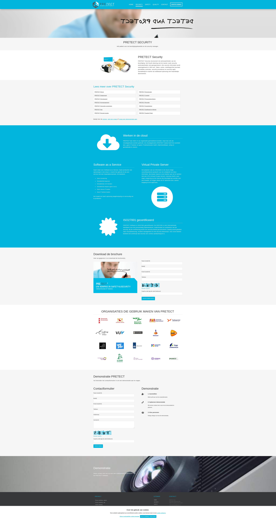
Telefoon (144, 277)
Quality (156, 4)
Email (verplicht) (146, 271)
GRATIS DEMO (176, 4)
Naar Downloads (148, 298)
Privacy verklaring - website (101, 500)
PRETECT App (98, 109)
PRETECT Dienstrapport (101, 99)
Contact (164, 4)
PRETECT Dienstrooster (145, 92)
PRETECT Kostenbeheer (145, 106)
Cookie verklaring (98, 504)
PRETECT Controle (144, 95)
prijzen (105, 119)
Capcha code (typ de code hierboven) (151, 291)
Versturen (98, 446)
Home (131, 4)
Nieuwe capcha (146, 288)
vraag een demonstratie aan (128, 119)
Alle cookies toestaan (148, 516)
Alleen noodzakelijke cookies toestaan (129, 516)
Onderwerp (96, 414)
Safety (147, 4)
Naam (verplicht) (146, 261)
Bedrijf (143, 266)
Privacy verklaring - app (100, 502)
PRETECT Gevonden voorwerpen (103, 106)
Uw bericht (96, 420)
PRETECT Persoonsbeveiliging (147, 99)
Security (139, 4)
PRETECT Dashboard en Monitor (147, 109)
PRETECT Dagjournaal (101, 95)
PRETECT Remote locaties (102, 113)
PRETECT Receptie (144, 102)
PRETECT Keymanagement (102, 102)
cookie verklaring (161, 513)
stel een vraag (112, 119)
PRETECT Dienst (99, 92)
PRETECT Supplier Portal (146, 113)
